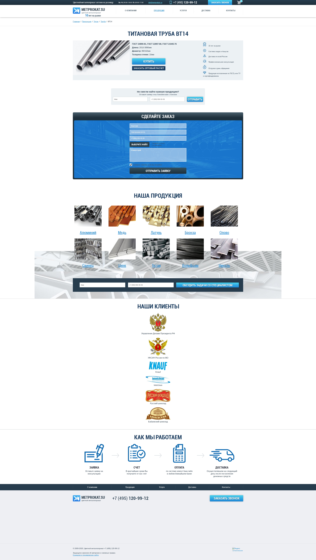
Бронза (190, 232)
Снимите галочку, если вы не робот (147, 165)
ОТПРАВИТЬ (195, 99)
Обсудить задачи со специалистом (207, 285)
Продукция (130, 487)
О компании (92, 487)
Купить (148, 61)
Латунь (156, 232)
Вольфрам (190, 265)
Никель (224, 265)
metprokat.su (93, 10)
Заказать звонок (220, 2)
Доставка (192, 487)
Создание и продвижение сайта (86, 555)
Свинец (88, 265)
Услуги (162, 487)
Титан (156, 265)
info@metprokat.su (155, 2)
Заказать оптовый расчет (149, 68)
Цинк (122, 265)
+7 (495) (185, 2)
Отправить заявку (158, 171)
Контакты (226, 487)
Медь (122, 232)
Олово (224, 232)
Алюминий (88, 232)
